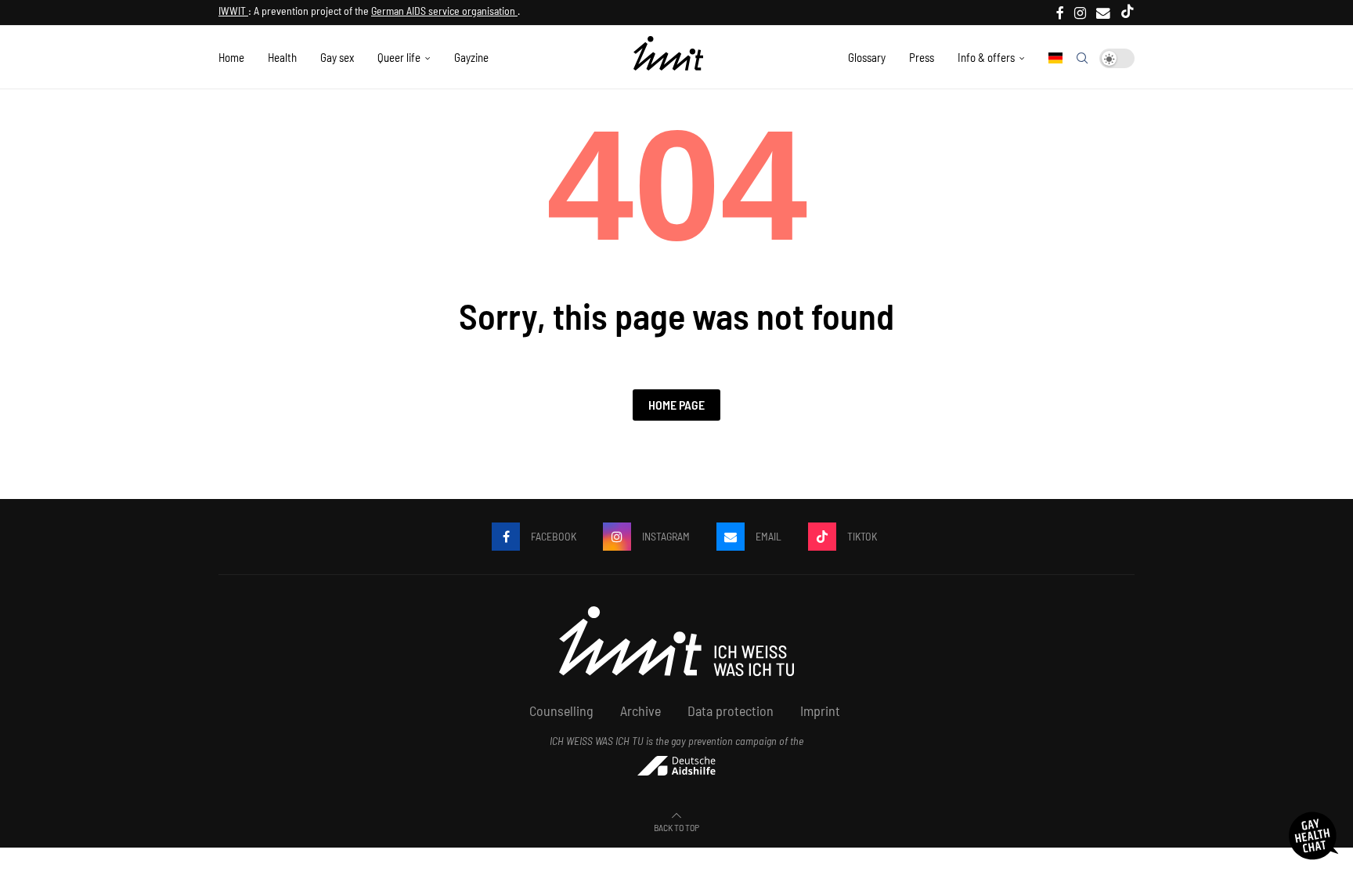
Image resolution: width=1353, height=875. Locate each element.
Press (921, 57)
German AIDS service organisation (444, 10)
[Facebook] (1060, 12)
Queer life (398, 57)
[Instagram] (1080, 12)
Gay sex (337, 57)
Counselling (561, 710)
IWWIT (233, 10)
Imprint (820, 710)
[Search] (1082, 58)
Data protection (730, 710)
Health (282, 57)
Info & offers (986, 57)
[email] (1103, 12)
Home (231, 57)
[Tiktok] (1127, 12)
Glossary (867, 57)
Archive (640, 710)
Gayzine (471, 57)
